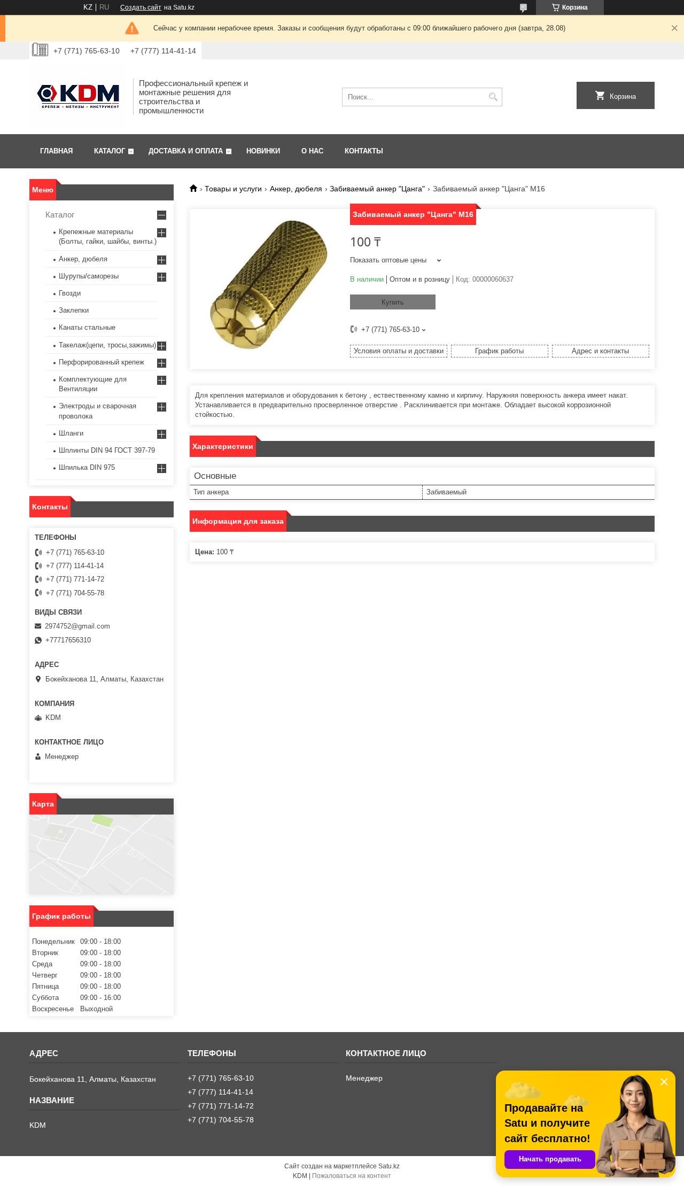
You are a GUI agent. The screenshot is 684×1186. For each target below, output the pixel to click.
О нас (312, 151)
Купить (393, 302)
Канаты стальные (87, 327)
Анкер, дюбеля (296, 188)
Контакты (364, 151)
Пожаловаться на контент (351, 1176)
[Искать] (493, 97)
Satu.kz (389, 1166)
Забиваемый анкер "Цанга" (377, 188)
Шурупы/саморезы (89, 276)
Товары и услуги (233, 188)
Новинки (263, 151)
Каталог (109, 151)
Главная (56, 151)
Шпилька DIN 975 (87, 467)
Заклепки (74, 310)
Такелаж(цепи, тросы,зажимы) (107, 345)
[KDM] (77, 97)
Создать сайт (140, 7)
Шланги (71, 433)
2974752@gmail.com (77, 626)
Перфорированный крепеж (101, 362)
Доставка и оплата (186, 151)
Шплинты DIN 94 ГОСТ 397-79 (107, 450)
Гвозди (70, 293)
